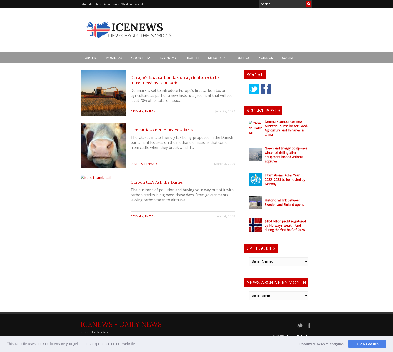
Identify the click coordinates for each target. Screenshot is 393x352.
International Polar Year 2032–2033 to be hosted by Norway (285, 179)
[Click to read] (103, 93)
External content (91, 4)
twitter (254, 89)
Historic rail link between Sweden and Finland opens (284, 202)
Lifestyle (216, 58)
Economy (168, 58)
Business (114, 58)
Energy (150, 111)
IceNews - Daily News (121, 324)
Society (289, 58)
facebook (266, 89)
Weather (126, 4)
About (139, 4)
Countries (141, 58)
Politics (242, 58)
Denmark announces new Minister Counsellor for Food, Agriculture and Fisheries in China (286, 128)
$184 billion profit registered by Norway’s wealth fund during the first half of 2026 (285, 225)
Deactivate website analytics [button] (321, 344)
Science (266, 58)
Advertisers (111, 4)
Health (192, 58)
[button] (137, 344)
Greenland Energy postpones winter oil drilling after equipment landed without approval (286, 154)
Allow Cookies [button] (367, 344)
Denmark (137, 111)
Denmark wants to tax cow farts (162, 129)
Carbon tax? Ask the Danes (157, 182)
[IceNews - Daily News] (129, 40)
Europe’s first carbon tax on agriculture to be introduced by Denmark (175, 80)
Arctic (91, 58)
